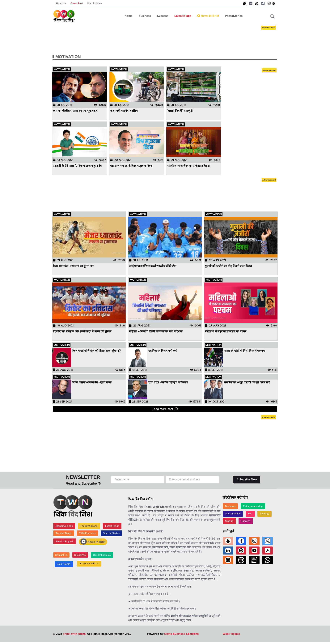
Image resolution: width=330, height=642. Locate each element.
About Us (61, 3)
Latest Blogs (182, 15)
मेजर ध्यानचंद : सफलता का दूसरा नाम (74, 266)
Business (144, 15)
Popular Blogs (64, 533)
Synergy (264, 513)
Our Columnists (102, 555)
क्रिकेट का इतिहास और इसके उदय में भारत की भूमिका (82, 331)
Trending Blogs (64, 526)
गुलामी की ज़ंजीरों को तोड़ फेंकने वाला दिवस (228, 266)
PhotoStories (234, 15)
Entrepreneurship (253, 506)
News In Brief (96, 541)
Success (162, 15)
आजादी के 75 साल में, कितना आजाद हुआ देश (77, 165)
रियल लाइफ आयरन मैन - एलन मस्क (92, 382)
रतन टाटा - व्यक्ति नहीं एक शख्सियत (168, 382)
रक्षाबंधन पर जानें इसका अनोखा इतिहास (188, 165)
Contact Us (61, 555)
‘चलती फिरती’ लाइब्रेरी (180, 110)
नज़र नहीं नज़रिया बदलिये (124, 110)
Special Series (111, 533)
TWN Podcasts (87, 533)
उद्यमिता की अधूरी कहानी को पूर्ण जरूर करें (247, 382)
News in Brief (209, 15)
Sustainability (232, 513)
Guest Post (76, 3)
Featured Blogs (89, 526)
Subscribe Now (247, 479)
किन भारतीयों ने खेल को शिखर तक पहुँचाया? (96, 350)
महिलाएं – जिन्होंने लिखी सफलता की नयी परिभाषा (156, 331)
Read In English (65, 541)
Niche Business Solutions (181, 633)
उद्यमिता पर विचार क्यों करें (162, 350)
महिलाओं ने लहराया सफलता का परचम (225, 331)
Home (128, 15)
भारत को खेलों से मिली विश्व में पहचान (244, 350)
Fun (250, 513)
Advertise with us (89, 563)
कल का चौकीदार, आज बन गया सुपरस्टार (75, 110)
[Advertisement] (165, 35)
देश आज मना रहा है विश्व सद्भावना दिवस (131, 165)
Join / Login (63, 564)
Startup (229, 521)
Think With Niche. (74, 633)
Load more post (162, 408)
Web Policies (94, 3)
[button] (272, 17)
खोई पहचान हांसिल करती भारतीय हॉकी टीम (152, 266)
